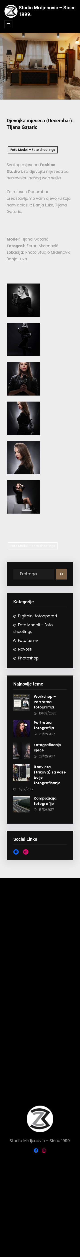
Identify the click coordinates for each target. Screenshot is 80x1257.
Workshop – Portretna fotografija (45, 702)
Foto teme (28, 640)
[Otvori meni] (8, 24)
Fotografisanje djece (47, 747)
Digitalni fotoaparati (37, 616)
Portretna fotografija (44, 725)
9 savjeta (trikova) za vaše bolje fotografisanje (50, 775)
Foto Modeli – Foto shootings (32, 149)
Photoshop (28, 658)
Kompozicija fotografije (45, 801)
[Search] (61, 574)
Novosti (25, 649)
